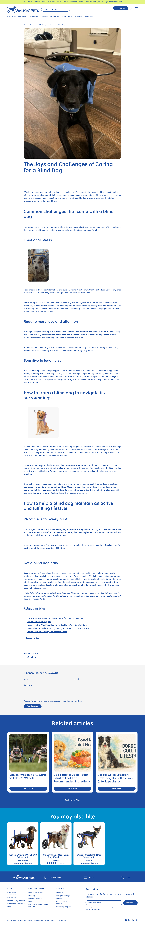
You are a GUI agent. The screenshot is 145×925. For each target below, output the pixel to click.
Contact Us (120, 8)
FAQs (30, 901)
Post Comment (32, 706)
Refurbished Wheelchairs (16, 904)
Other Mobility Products (50, 17)
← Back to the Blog (31, 638)
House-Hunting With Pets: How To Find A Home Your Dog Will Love (57, 625)
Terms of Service (50, 920)
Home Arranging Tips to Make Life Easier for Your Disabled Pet (55, 618)
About (63, 17)
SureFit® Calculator (35, 893)
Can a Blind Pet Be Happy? (39, 621)
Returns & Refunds (35, 898)
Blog (70, 17)
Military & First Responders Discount (38, 905)
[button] (136, 8)
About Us (59, 893)
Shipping (31, 896)
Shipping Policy (62, 920)
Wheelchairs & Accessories (17, 17)
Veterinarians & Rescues (82, 17)
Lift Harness (11, 898)
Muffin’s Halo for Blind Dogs (53, 596)
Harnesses (34, 17)
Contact (59, 898)
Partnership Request (63, 907)
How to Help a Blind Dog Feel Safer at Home (47, 631)
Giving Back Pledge (63, 896)
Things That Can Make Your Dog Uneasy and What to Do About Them (58, 628)
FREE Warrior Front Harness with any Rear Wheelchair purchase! (46, 2)
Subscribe (130, 903)
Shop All (10, 907)
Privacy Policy (112, 908)
